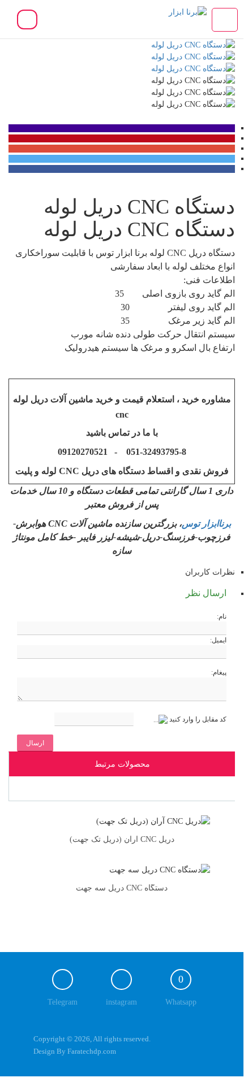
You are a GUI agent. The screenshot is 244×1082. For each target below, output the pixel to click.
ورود (27, 20)
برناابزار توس (206, 523)
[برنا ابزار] (167, 16)
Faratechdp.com (91, 1051)
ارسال (35, 743)
